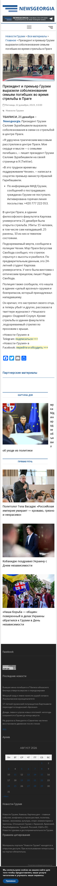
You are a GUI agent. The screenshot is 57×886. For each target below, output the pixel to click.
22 (42, 780)
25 (15, 786)
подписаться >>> (27, 339)
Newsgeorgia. (12, 121)
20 (28, 780)
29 (42, 786)
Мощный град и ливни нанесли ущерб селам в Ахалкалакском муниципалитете (25, 697)
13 (28, 774)
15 (42, 774)
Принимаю (11, 881)
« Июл (5, 796)
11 (15, 774)
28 (35, 786)
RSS (4, 729)
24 (8, 786)
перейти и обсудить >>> (32, 347)
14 (35, 774)
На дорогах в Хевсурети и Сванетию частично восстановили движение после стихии (25, 722)
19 (22, 780)
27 (28, 786)
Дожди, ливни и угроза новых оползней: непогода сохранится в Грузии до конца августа (27, 714)
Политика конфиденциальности (40, 865)
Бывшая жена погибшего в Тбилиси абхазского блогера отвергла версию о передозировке (26, 689)
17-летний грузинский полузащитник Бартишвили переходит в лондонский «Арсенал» (27, 705)
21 (35, 780)
